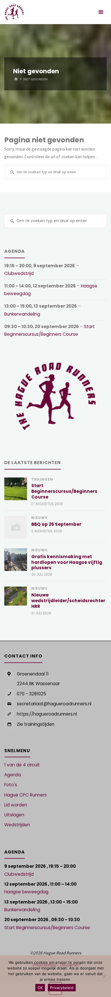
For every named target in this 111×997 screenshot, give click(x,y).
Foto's (10, 785)
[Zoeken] (12, 172)
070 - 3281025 (31, 694)
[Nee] (104, 976)
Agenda (12, 775)
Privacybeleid (61, 987)
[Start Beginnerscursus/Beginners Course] (15, 488)
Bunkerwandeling (22, 314)
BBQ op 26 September (56, 524)
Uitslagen (14, 815)
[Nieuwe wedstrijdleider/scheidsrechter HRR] (15, 596)
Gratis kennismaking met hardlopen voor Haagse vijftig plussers (66, 562)
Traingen (42, 479)
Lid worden (15, 805)
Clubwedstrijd (19, 273)
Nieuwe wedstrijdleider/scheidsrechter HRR (68, 600)
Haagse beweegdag (26, 892)
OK (40, 987)
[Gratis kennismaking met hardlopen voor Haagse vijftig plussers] (15, 559)
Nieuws (39, 517)
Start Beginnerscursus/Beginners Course (64, 491)
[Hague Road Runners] (14, 12)
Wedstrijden (17, 825)
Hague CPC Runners (25, 795)
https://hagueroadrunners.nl (47, 714)
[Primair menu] (101, 12)
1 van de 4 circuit (22, 765)
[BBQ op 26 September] (15, 527)
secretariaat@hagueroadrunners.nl (54, 704)
